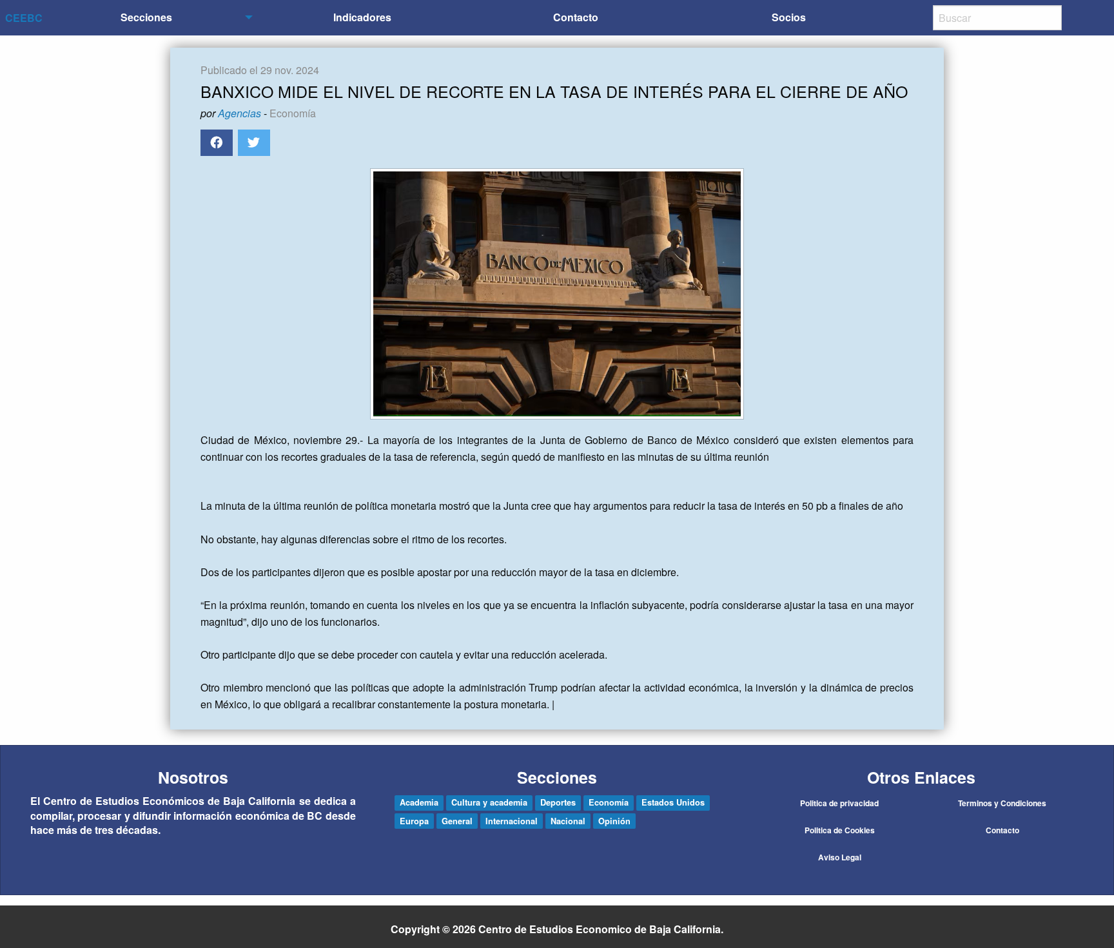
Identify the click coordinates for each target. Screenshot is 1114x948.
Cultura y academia (489, 802)
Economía (292, 113)
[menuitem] (149, 17)
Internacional (511, 821)
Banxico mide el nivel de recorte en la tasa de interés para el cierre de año (554, 90)
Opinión (614, 821)
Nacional (568, 821)
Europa (414, 821)
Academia (419, 802)
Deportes (558, 802)
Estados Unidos (673, 802)
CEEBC (24, 17)
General (457, 821)
